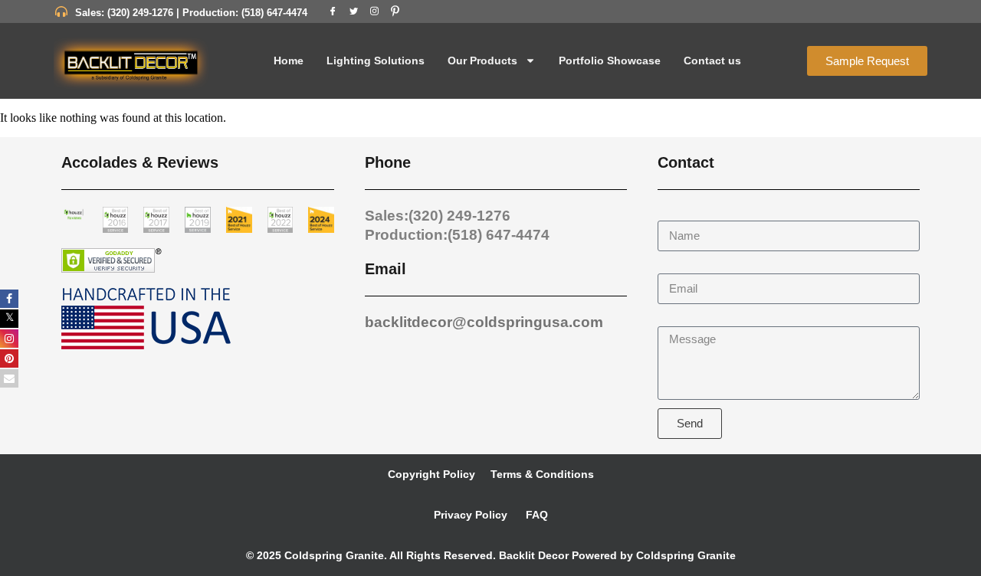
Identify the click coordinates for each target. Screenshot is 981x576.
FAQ (535, 515)
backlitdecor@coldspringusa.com (484, 322)
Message (682, 319)
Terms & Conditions (542, 474)
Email (673, 266)
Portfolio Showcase (610, 60)
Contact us (712, 60)
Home (288, 60)
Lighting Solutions (375, 60)
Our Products (482, 60)
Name (674, 213)
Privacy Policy (470, 515)
